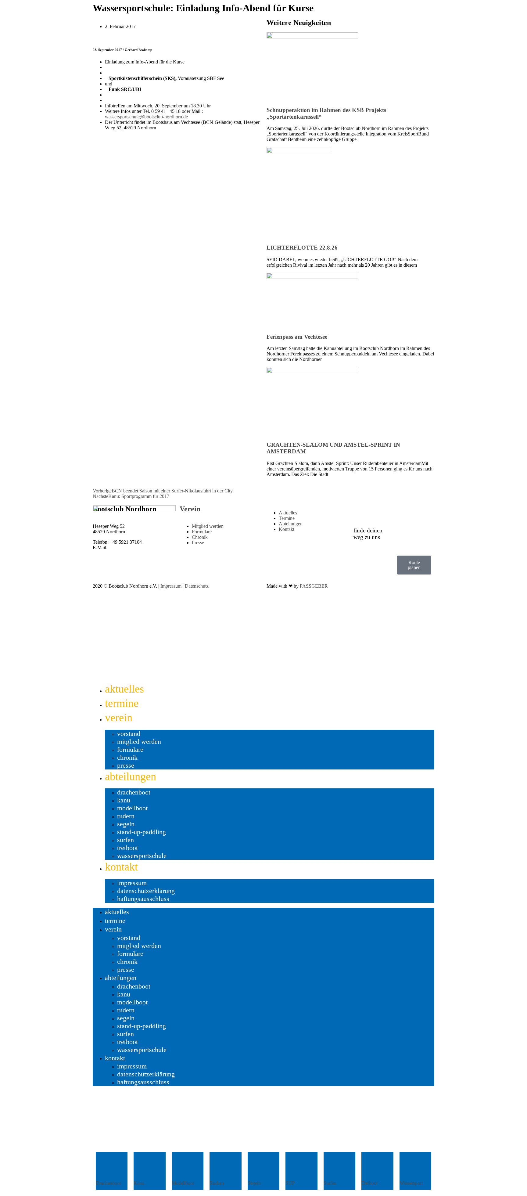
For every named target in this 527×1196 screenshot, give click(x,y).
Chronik (127, 757)
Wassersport (411, 1183)
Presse (125, 765)
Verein (190, 509)
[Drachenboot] (108, 1167)
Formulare (130, 749)
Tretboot (127, 848)
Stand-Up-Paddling (141, 832)
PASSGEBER (314, 586)
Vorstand (128, 733)
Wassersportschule (142, 855)
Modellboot (132, 808)
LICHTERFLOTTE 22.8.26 (302, 247)
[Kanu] (146, 1167)
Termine (121, 703)
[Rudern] (222, 1167)
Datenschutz (197, 586)
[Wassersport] (412, 1167)
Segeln (125, 824)
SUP (290, 1183)
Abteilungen (130, 776)
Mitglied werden (139, 741)
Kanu (123, 800)
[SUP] (297, 1167)
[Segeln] (260, 1167)
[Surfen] (336, 1167)
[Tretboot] (373, 1167)
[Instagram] (364, 563)
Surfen (125, 840)
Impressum (170, 586)
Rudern (125, 816)
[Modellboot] (184, 1167)
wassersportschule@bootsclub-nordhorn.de (146, 116)
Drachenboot (133, 792)
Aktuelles (124, 689)
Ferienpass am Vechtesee (297, 336)
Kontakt (121, 867)
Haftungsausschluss (143, 898)
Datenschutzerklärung (146, 891)
